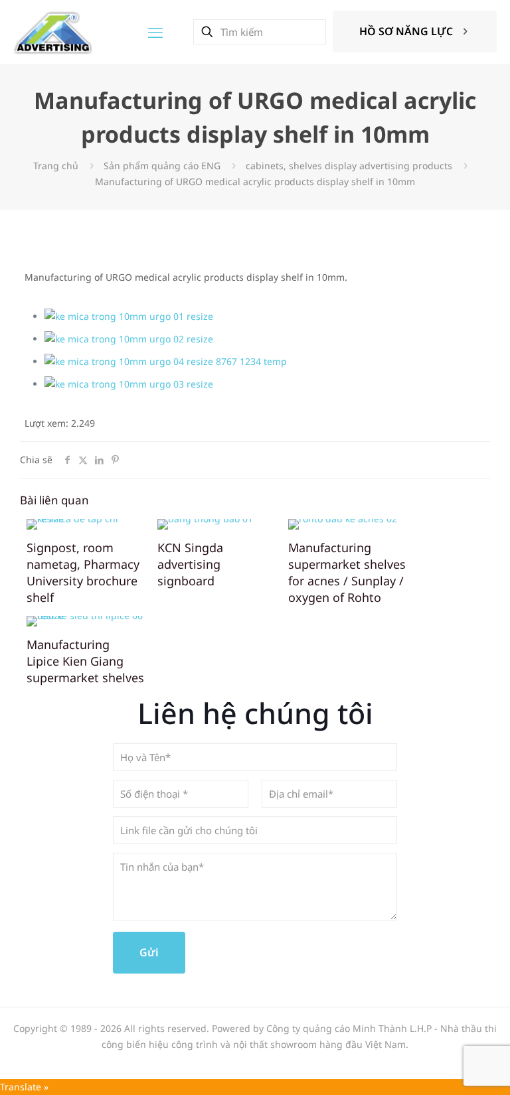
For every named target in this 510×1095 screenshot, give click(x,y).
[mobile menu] (155, 32)
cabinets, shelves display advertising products (349, 165)
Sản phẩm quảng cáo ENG (162, 165)
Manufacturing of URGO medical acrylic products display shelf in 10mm (255, 181)
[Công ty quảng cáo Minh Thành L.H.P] (52, 31)
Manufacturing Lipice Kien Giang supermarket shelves (85, 661)
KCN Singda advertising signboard (190, 564)
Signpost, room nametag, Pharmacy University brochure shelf (83, 572)
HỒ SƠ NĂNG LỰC (406, 31)
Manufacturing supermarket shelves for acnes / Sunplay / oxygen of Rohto (347, 572)
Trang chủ (55, 165)
